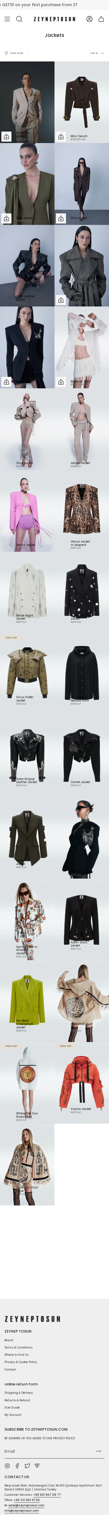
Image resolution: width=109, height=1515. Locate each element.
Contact (10, 1369)
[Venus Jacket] (81, 429)
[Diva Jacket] (27, 184)
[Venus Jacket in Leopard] (81, 511)
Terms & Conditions (18, 1347)
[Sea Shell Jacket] (27, 102)
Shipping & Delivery (18, 1393)
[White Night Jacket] (27, 593)
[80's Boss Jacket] (81, 266)
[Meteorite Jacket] (27, 838)
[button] (19, 19)
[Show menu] (7, 19)
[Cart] (101, 19)
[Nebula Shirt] (81, 674)
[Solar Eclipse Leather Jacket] (27, 756)
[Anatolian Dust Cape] (27, 1164)
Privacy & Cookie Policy (20, 1362)
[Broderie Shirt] (81, 347)
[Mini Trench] (81, 102)
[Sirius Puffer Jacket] (27, 674)
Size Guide (12, 1407)
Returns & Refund (17, 1400)
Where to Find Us (16, 1355)
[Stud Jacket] (27, 429)
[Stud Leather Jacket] (27, 266)
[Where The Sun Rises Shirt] (27, 1083)
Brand (8, 1340)
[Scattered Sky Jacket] (81, 593)
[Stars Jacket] (27, 347)
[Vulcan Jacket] (81, 1083)
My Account (13, 1415)
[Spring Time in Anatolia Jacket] (27, 919)
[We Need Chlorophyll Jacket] (27, 1001)
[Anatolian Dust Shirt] (81, 1001)
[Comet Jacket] (81, 756)
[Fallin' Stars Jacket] (81, 919)
